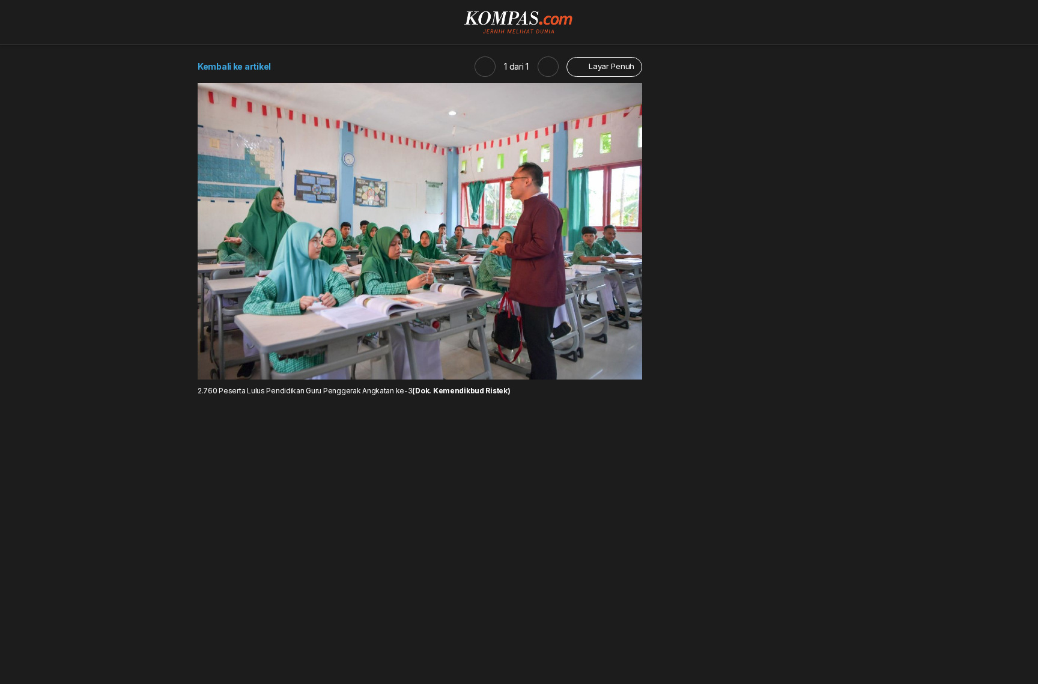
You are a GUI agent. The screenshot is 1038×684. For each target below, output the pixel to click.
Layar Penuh (610, 66)
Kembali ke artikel (234, 66)
